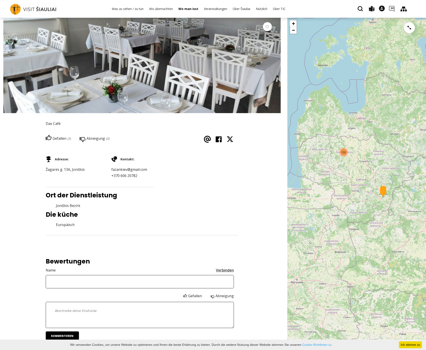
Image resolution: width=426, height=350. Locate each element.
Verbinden (225, 270)
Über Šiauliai (241, 9)
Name (51, 270)
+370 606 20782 (124, 175)
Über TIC (279, 9)
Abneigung (224, 295)
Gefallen (195, 295)
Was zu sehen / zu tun (128, 9)
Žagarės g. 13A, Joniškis (65, 169)
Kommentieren (62, 336)
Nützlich (261, 9)
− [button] (293, 30)
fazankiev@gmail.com (129, 169)
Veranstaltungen (215, 9)
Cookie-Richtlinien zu (317, 344)
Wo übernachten (161, 9)
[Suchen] (361, 9)
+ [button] (293, 23)
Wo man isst (188, 9)
